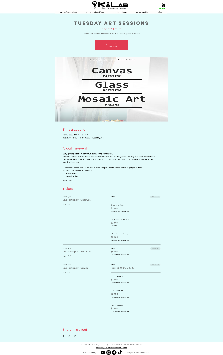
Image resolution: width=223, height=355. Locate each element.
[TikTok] (120, 352)
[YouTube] (103, 352)
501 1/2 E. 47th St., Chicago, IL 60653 (94, 344)
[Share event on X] (69, 336)
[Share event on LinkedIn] (75, 336)
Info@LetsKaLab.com (134, 344)
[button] (163, 5)
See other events (111, 46)
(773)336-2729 (116, 344)
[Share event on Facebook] (64, 336)
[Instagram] (108, 352)
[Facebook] (114, 352)
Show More (67, 180)
